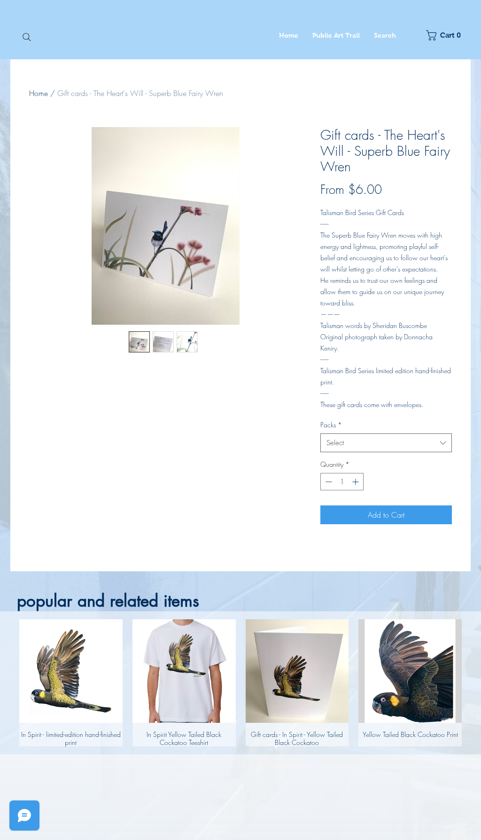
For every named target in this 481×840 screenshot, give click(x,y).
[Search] (27, 37)
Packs (331, 424)
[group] (240, 683)
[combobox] (386, 443)
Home (38, 93)
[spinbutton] (342, 481)
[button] (446, 35)
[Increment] (356, 481)
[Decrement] (328, 481)
